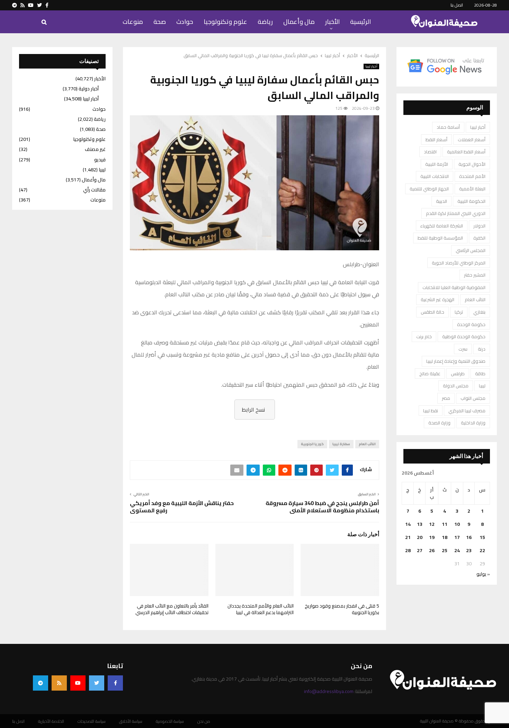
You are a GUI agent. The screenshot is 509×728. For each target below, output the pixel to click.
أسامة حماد (448, 127)
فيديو (100, 159)
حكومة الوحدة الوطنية (463, 336)
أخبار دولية (89, 88)
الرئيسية (360, 21)
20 (419, 537)
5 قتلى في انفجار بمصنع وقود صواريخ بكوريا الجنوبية (342, 609)
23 (469, 550)
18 (444, 537)
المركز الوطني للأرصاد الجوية (458, 263)
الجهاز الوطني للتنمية (429, 189)
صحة (159, 21)
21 (408, 537)
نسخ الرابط (253, 409)
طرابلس (458, 373)
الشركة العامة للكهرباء (441, 226)
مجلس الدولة (455, 385)
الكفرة (479, 238)
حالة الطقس (432, 312)
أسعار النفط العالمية (466, 151)
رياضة (265, 21)
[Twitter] (96, 683)
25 (444, 550)
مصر (446, 398)
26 (432, 550)
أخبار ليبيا (371, 66)
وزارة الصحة (439, 423)
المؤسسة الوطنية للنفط (440, 238)
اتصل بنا (456, 5)
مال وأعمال (299, 21)
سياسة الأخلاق (130, 721)
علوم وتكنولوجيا (225, 21)
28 (408, 550)
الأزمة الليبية (436, 164)
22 (482, 550)
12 (432, 524)
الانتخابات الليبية (434, 176)
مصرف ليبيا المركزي (466, 410)
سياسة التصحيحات (92, 721)
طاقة (480, 373)
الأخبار (332, 21)
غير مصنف (95, 149)
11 (444, 524)
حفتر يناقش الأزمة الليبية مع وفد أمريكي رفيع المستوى (182, 506)
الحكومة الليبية (471, 201)
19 (432, 537)
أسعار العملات (471, 139)
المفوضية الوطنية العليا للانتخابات (453, 287)
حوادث (184, 21)
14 (408, 524)
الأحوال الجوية (471, 164)
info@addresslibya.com (329, 691)
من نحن (203, 721)
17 (457, 537)
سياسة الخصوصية (170, 721)
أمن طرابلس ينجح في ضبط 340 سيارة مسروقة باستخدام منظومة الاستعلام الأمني (322, 506)
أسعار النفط (436, 139)
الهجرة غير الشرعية (437, 299)
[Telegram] (40, 683)
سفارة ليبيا (341, 444)
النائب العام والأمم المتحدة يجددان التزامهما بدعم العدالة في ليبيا (260, 609)
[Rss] (59, 683)
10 (457, 524)
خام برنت (424, 336)
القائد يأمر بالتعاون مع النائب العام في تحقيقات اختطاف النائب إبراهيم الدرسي (171, 609)
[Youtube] (78, 683)
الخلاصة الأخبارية (51, 721)
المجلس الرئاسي (470, 250)
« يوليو (483, 573)
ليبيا (482, 385)
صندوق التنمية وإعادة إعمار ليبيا (455, 361)
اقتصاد (430, 151)
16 (469, 537)
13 (419, 524)
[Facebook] (115, 683)
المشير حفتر (474, 275)
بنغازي (479, 312)
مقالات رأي (94, 189)
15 (482, 537)
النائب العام (367, 444)
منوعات (133, 21)
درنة (481, 349)
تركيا (459, 312)
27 (419, 550)
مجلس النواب (473, 398)
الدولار (479, 226)
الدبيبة (441, 201)
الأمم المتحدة (472, 176)
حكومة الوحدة (471, 324)
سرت (462, 349)
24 (457, 550)
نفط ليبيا (430, 410)
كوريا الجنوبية (312, 444)
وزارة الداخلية (473, 423)
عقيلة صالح (429, 373)
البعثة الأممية (472, 189)
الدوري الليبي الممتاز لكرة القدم (455, 213)
